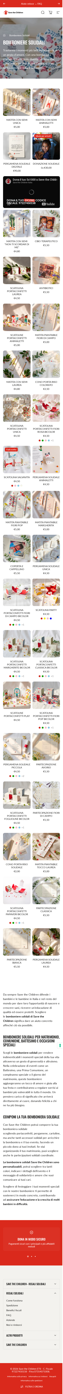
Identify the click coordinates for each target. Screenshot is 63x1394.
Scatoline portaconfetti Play (17, 714)
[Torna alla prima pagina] (4, 35)
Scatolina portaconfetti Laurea (17, 291)
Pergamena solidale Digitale (16, 165)
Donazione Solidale (46, 163)
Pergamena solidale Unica (46, 568)
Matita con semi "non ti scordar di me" (17, 244)
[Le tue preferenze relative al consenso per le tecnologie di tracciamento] (58, 1045)
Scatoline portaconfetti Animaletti (17, 337)
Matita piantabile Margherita (46, 524)
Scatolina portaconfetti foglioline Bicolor (16, 815)
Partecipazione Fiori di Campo (46, 814)
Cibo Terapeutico (46, 241)
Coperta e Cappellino (16, 568)
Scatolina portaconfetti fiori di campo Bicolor (17, 612)
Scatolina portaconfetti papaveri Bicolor (17, 911)
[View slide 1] (28, 1256)
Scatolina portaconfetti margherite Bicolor (17, 664)
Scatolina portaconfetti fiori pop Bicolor (46, 715)
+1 (52, 440)
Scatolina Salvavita (17, 477)
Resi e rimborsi (14, 1314)
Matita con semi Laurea (16, 383)
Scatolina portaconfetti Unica (17, 428)
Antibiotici (46, 288)
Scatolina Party (46, 609)
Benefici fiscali (14, 1299)
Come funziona (14, 1290)
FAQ (8, 1304)
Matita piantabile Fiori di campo (46, 336)
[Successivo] (58, 3)
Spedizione (12, 1295)
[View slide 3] (35, 1256)
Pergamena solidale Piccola (16, 766)
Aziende (10, 1309)
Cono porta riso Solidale (17, 866)
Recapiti (51, 1366)
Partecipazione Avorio (46, 766)
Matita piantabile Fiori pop (17, 524)
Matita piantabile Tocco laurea (46, 866)
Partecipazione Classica (46, 910)
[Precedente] (4, 3)
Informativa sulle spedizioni (30, 1370)
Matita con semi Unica (16, 121)
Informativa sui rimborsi (36, 1366)
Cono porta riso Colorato (46, 383)
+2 (23, 776)
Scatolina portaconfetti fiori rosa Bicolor (46, 428)
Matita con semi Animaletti (46, 121)
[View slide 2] (31, 1256)
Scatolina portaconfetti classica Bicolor (46, 664)
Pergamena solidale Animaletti (46, 479)
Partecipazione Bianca (17, 961)
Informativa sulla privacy (16, 1366)
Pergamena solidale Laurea (46, 961)
